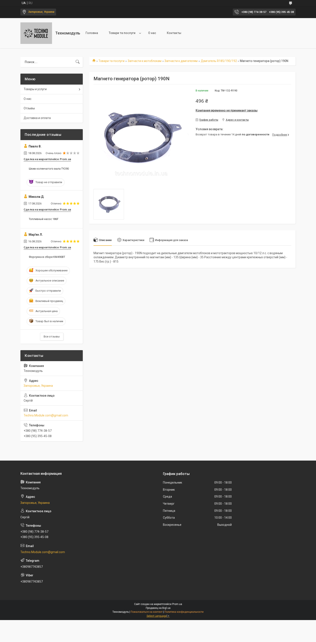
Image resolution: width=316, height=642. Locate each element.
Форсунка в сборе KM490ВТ (47, 256)
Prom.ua (177, 604)
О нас (152, 33)
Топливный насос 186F (43, 219)
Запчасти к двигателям (181, 61)
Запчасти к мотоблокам (144, 61)
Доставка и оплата (37, 118)
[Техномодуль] (36, 33)
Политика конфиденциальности (184, 611)
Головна (92, 33)
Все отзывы (52, 336)
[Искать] (77, 62)
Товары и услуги (35, 89)
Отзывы (29, 108)
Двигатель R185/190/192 (219, 61)
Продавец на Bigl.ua (158, 608)
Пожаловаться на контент (147, 611)
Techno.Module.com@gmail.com (46, 415)
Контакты (174, 33)
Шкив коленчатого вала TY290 (49, 168)
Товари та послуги (122, 33)
